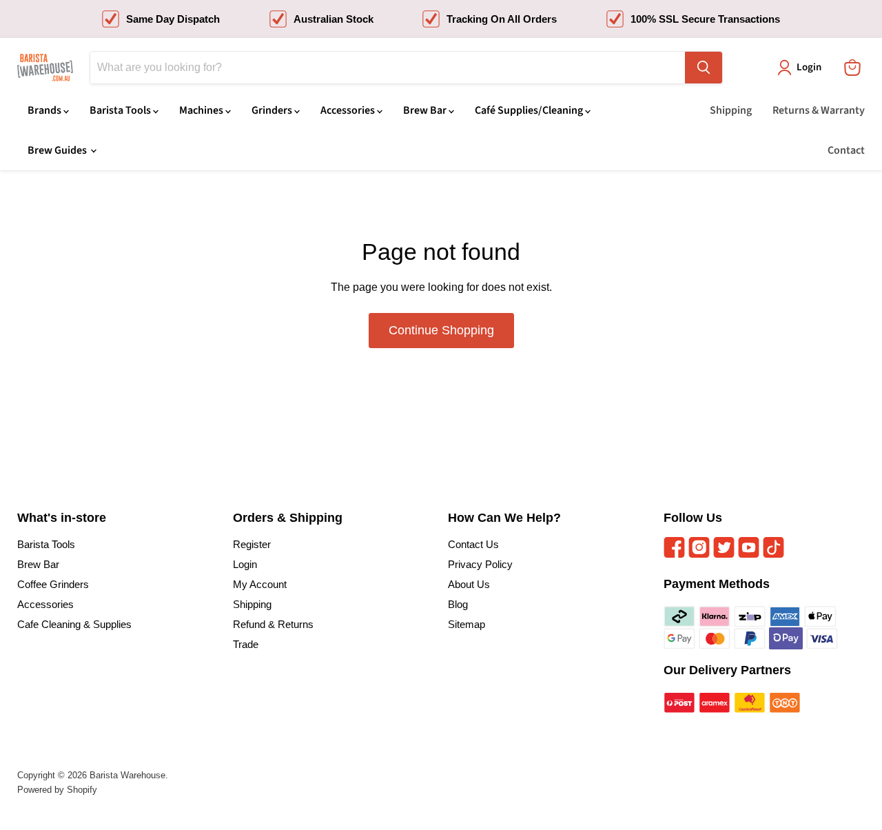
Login (245, 564)
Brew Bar (426, 110)
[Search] (703, 67)
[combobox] (387, 67)
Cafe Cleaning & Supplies (74, 624)
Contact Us (473, 544)
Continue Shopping (441, 330)
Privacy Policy (480, 564)
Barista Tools (121, 110)
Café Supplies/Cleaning (530, 110)
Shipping (731, 110)
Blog (458, 604)
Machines (202, 110)
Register (252, 544)
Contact (846, 150)
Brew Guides (58, 150)
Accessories (348, 110)
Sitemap (466, 624)
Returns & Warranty (818, 110)
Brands (45, 110)
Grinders (273, 110)
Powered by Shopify (57, 790)
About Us (469, 584)
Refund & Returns (273, 624)
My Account (260, 584)
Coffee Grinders (53, 584)
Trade (245, 644)
